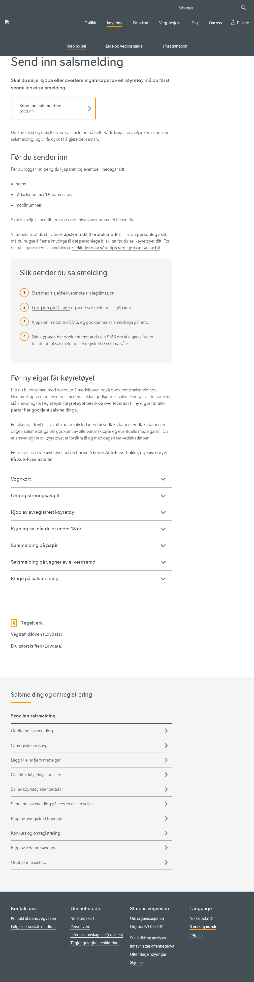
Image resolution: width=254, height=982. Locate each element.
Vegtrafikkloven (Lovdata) (36, 634)
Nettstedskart (82, 918)
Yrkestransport (175, 46)
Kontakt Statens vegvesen (33, 918)
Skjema (136, 962)
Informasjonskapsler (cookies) (96, 934)
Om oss (215, 23)
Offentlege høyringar (148, 954)
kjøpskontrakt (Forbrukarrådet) (91, 234)
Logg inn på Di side (51, 307)
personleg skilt (151, 234)
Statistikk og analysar (148, 938)
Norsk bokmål (201, 918)
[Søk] (243, 7)
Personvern (80, 926)
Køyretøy (114, 23)
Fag (194, 23)
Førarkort (140, 23)
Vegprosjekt (170, 23)
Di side (243, 23)
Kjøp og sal (76, 46)
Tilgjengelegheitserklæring (94, 943)
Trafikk (90, 23)
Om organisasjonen (147, 918)
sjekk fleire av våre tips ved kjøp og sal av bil (116, 247)
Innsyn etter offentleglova (152, 946)
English (196, 934)
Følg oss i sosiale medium (33, 926)
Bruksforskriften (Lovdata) (37, 646)
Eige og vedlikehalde (124, 46)
